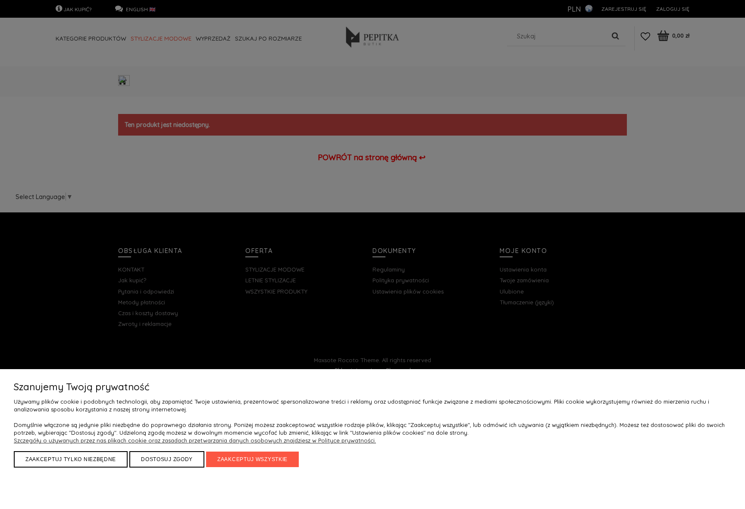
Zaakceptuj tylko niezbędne (70, 459)
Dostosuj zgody (167, 459)
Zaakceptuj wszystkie (252, 459)
